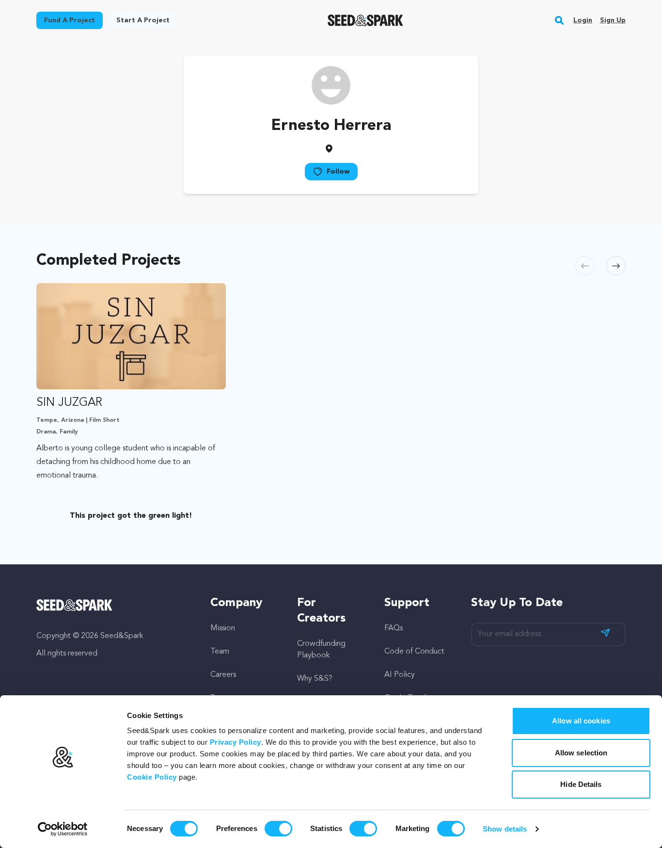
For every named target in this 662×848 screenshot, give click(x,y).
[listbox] (331, 404)
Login (582, 20)
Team (219, 652)
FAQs (393, 628)
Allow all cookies (581, 721)
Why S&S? (314, 679)
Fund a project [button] (69, 20)
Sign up (613, 20)
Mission (222, 628)
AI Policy (399, 675)
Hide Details (580, 784)
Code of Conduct (414, 652)
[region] (331, 404)
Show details (505, 829)
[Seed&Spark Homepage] (366, 20)
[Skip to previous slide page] (585, 265)
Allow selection (581, 753)
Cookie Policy (152, 777)
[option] (133, 404)
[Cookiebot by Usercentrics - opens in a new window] (62, 829)
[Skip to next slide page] (616, 265)
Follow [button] (338, 171)
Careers (223, 675)
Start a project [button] (143, 20)
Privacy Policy (235, 742)
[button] (559, 20)
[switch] (278, 828)
